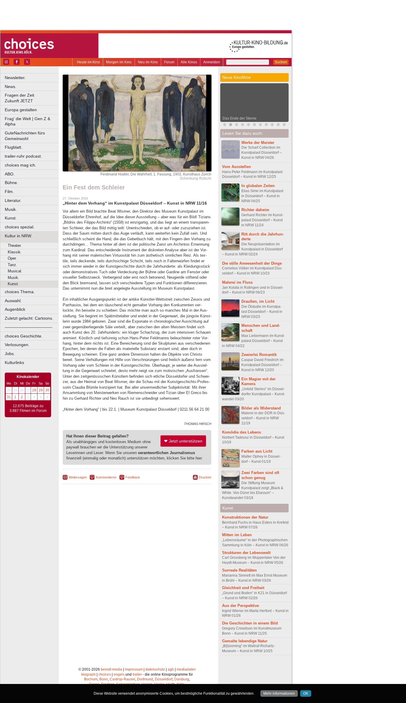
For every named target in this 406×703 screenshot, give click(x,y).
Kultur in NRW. (18, 235)
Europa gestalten (21, 109)
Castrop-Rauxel (122, 679)
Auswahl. (13, 300)
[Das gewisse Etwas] (266, 125)
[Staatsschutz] (260, 125)
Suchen (281, 62)
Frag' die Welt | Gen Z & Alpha (27, 121)
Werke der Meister (257, 142)
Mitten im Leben (237, 535)
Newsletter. (15, 77)
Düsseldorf (163, 679)
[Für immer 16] (272, 125)
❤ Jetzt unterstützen (183, 441)
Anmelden (211, 62)
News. (10, 86)
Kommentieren (106, 477)
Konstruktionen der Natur (245, 517)
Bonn (103, 679)
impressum (134, 669)
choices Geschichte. (24, 336)
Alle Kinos (189, 62)
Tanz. (12, 265)
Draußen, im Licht (257, 301)
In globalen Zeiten (258, 185)
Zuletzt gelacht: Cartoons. (29, 318)
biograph (88, 674)
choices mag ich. (20, 165)
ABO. (10, 174)
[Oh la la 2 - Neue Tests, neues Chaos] (237, 125)
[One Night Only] (225, 125)
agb (171, 669)
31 (9, 397)
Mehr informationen (279, 693)
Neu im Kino (148, 62)
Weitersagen (78, 477)
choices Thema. (20, 291)
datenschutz (155, 669)
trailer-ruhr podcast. (23, 156)
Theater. (15, 245)
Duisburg (181, 679)
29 (41, 390)
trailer (137, 674)
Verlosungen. (17, 344)
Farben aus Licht (256, 451)
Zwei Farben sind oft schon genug (260, 475)
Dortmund (145, 679)
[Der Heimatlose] (284, 125)
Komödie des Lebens (241, 432)
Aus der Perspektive (240, 605)
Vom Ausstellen (236, 166)
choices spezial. (19, 227)
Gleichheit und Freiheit (243, 588)
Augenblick (15, 309)
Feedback (132, 477)
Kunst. (11, 218)
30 (47, 390)
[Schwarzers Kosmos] (278, 125)
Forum (169, 62)
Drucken (205, 477)
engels (119, 674)
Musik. (11, 209)
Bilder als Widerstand (261, 408)
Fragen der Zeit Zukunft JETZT (32, 98)
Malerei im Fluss (237, 282)
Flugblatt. (13, 147)
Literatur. (13, 200)
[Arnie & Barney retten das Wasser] (254, 125)
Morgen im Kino (119, 62)
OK (305, 693)
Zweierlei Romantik (259, 354)
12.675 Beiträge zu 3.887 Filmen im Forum (28, 408)
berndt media (111, 669)
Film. (9, 191)
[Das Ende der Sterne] (231, 125)
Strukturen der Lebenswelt (246, 552)
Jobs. (10, 353)
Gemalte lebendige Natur (244, 641)
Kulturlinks (14, 362)
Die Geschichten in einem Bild (250, 623)
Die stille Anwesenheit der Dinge (252, 263)
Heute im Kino (88, 62)
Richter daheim (255, 210)
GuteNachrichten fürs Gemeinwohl (25, 136)
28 (34, 390)
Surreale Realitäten (239, 570)
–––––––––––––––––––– (28, 327)
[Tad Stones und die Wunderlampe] (248, 125)
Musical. (15, 271)
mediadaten (186, 669)
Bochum (90, 679)
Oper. (12, 258)
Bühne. (11, 182)
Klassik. (15, 252)
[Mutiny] (243, 125)
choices (104, 674)
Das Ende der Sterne (239, 118)
